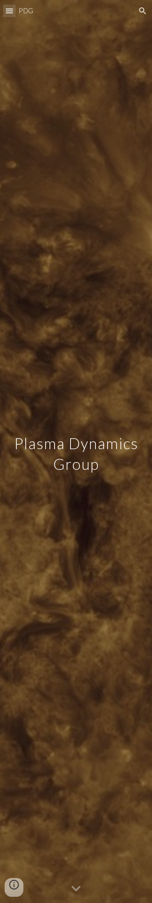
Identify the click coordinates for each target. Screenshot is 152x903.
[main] (76, 452)
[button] (9, 10)
